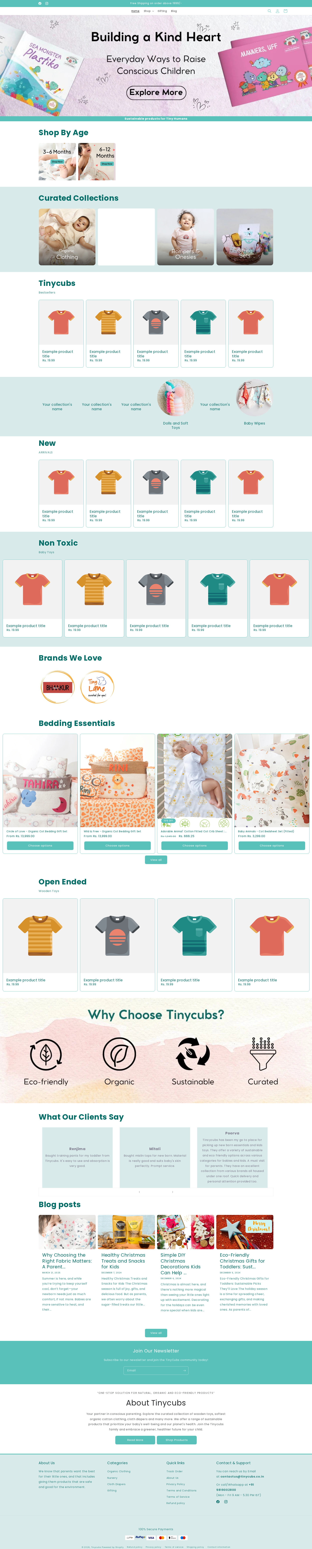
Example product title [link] (57, 354)
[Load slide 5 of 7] (159, 1192)
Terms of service (174, 1547)
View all (156, 860)
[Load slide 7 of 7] (167, 1192)
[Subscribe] (184, 1370)
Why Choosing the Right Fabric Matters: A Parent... (67, 1261)
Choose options (40, 846)
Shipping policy (195, 1547)
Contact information (218, 1547)
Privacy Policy (175, 1484)
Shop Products (177, 1440)
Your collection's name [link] (57, 407)
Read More (135, 1440)
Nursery (112, 1478)
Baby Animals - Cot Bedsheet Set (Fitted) (266, 831)
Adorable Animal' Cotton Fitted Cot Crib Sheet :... (194, 831)
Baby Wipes (254, 423)
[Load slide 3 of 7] (152, 1192)
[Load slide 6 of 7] (163, 1192)
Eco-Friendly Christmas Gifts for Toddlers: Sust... (242, 1261)
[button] (148, 11)
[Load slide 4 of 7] (156, 1192)
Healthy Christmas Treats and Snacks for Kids (123, 1261)
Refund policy (175, 1503)
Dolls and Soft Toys (175, 425)
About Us (172, 1478)
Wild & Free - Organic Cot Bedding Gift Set (112, 831)
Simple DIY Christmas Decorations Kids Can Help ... (181, 1264)
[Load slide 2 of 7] (149, 1192)
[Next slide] (173, 1192)
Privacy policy (153, 1547)
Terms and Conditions (181, 1490)
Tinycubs (96, 1547)
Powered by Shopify (113, 1547)
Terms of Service (178, 1497)
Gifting (111, 1490)
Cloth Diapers (116, 1484)
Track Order (174, 1471)
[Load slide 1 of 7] (145, 1192)
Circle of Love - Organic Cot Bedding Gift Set (36, 831)
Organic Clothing (119, 1471)
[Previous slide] (139, 1192)
